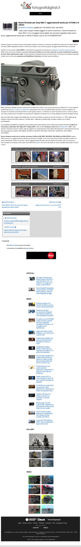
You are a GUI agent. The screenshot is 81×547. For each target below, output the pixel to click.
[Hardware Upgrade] (31, 521)
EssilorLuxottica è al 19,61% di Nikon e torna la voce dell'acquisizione (44, 305)
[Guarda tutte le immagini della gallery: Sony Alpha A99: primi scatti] (23, 197)
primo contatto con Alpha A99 (20, 109)
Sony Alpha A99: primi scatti (20, 184)
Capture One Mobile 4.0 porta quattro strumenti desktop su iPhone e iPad (44, 340)
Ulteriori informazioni (40, 533)
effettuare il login (13, 245)
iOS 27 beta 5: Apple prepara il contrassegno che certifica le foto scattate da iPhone (44, 414)
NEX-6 (38, 142)
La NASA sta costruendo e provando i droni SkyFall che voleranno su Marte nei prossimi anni (45, 388)
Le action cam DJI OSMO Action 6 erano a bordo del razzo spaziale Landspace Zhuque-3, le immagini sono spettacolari (45, 323)
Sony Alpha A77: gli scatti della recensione (25, 166)
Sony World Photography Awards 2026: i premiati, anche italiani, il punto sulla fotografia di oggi (45, 290)
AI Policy (35, 523)
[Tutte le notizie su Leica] (41, 258)
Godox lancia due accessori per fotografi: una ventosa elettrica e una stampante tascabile (44, 312)
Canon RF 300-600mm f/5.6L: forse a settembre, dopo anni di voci (44, 422)
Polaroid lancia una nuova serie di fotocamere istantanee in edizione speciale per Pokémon (44, 369)
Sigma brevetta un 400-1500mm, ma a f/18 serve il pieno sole (45, 333)
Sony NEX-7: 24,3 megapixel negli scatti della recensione (29, 149)
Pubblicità (41, 523)
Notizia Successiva (54, 202)
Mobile (46, 527)
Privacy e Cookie (27, 523)
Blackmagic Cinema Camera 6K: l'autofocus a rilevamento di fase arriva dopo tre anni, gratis (45, 405)
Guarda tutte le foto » (58, 148)
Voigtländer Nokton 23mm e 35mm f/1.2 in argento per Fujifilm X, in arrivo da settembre (44, 349)
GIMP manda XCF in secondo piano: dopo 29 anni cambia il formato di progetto (44, 379)
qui (27, 248)
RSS (54, 523)
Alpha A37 (64, 127)
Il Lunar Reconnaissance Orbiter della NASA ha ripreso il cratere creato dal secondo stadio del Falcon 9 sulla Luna (45, 359)
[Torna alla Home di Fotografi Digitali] (40, 9)
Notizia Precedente (9, 202)
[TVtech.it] (41, 521)
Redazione (48, 523)
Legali (19, 523)
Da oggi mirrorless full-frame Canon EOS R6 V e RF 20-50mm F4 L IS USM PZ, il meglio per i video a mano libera (44, 281)
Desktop (36, 527)
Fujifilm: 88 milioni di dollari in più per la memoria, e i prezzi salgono (43, 396)
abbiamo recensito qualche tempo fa (64, 50)
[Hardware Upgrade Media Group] (54, 521)
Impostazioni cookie (61, 523)
